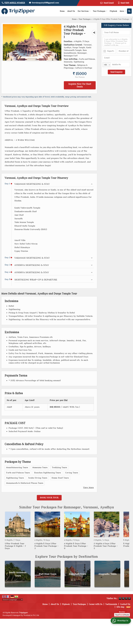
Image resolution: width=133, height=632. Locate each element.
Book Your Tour (49, 497)
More (122, 11)
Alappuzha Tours (78, 574)
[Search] (129, 11)
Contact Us (125, 604)
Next (126, 531)
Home (62, 11)
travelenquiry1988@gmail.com (45, 3)
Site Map (120, 607)
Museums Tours (39, 467)
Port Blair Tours (17, 574)
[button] (14, 3)
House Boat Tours (60, 478)
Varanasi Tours (107, 574)
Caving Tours (71, 473)
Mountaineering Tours (17, 467)
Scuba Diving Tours (37, 478)
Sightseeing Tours (15, 478)
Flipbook (113, 11)
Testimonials (111, 604)
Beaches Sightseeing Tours (47, 473)
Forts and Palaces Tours (18, 473)
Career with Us (95, 604)
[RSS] (128, 607)
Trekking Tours (59, 467)
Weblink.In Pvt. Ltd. (31, 615)
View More (88, 487)
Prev (7, 531)
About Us (71, 11)
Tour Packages (99, 11)
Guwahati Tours (47, 574)
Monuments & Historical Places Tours (24, 483)
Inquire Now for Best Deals (79, 85)
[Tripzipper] (18, 11)
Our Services (83, 11)
